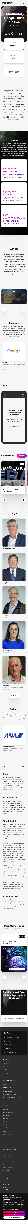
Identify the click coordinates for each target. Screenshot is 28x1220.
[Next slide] (24, 310)
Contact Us (5, 1184)
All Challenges (6, 1085)
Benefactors (6, 1115)
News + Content (7, 1179)
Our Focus (5, 1073)
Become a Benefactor (8, 1161)
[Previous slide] (4, 310)
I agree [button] (14, 1212)
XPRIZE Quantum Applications (11, 1097)
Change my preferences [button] (14, 1217)
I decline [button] (14, 1214)
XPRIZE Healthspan (8, 1091)
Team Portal (5, 1181)
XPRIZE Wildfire (7, 1088)
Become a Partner (7, 1167)
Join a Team (5, 1170)
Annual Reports (7, 1190)
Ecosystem (5, 1109)
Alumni (4, 1125)
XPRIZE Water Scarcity (9, 1094)
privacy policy (7, 1199)
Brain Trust (5, 1128)
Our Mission (5, 1063)
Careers (4, 1187)
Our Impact (5, 1146)
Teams (4, 1131)
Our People (5, 1070)
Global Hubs (6, 1134)
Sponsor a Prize (7, 1164)
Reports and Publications (9, 1149)
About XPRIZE (6, 1067)
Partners (4, 1121)
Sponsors (5, 1118)
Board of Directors (7, 1112)
